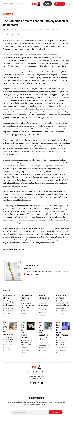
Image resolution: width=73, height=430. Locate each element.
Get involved (35, 372)
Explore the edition (33, 274)
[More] (26, 3)
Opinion (11, 4)
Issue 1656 (20, 249)
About (26, 372)
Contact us (45, 372)
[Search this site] (68, 3)
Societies (20, 4)
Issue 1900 (47, 3)
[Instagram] (31, 383)
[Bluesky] (42, 383)
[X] (38, 383)
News (5, 4)
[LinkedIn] (34, 383)
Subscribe (59, 4)
